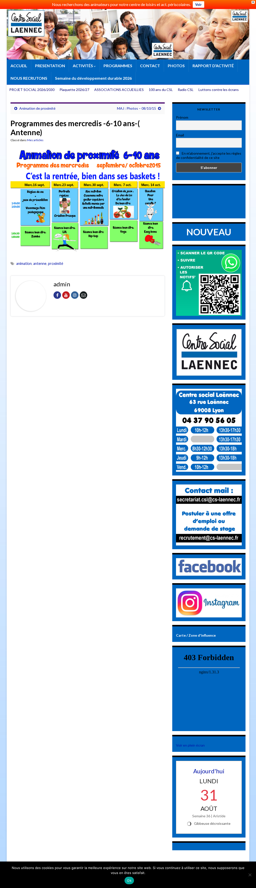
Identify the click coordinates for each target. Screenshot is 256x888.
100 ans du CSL (161, 89)
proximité (55, 263)
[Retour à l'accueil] (128, 34)
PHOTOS (176, 65)
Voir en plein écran (190, 745)
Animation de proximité (37, 108)
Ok (129, 881)
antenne (39, 263)
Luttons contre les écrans (218, 89)
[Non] (249, 874)
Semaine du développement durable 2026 (93, 78)
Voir (198, 4)
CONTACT (150, 65)
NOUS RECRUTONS (28, 78)
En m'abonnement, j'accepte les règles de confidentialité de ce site (208, 155)
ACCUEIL (18, 65)
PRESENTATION (50, 65)
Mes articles (35, 140)
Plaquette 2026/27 (74, 89)
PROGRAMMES (118, 65)
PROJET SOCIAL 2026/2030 (31, 89)
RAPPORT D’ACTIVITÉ (213, 65)
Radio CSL (186, 89)
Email (180, 135)
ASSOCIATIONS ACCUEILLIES (119, 89)
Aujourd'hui (208, 771)
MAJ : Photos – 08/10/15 (136, 108)
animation (24, 263)
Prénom (182, 117)
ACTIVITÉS (83, 65)
